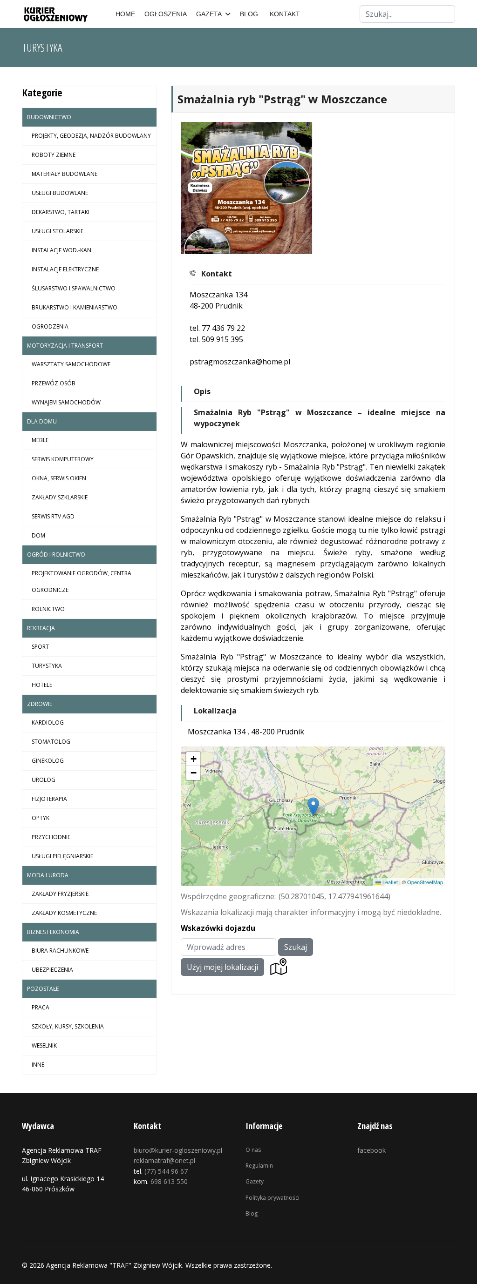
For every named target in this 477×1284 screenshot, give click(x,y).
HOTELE (42, 685)
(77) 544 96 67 (166, 1171)
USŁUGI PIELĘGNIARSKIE (62, 856)
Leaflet (389, 882)
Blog (251, 1213)
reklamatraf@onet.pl (164, 1160)
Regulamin (259, 1166)
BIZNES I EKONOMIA (53, 932)
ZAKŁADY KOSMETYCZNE (64, 913)
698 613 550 (169, 1181)
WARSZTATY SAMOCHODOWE (71, 364)
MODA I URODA (47, 875)
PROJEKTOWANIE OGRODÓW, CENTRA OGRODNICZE (81, 581)
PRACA (40, 1007)
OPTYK (40, 818)
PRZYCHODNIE (51, 837)
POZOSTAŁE (43, 989)
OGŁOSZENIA (165, 14)
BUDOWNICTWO (49, 117)
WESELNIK (44, 1045)
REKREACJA (41, 628)
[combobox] (407, 14)
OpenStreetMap (425, 882)
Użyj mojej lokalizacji (222, 967)
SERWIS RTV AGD (53, 516)
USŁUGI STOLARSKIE (57, 231)
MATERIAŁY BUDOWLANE (64, 174)
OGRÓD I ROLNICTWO (56, 554)
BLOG (249, 14)
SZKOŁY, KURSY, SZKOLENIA (68, 1026)
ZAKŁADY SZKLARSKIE (60, 497)
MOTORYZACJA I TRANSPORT (65, 346)
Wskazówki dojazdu (218, 928)
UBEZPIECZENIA (52, 970)
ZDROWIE (39, 704)
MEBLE (40, 440)
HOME (125, 14)
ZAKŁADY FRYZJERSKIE (60, 894)
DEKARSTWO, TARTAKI (60, 212)
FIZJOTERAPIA (49, 799)
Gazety (254, 1181)
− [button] (194, 773)
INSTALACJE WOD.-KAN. (62, 250)
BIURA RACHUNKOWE (60, 951)
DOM (38, 535)
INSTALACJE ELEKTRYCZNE (65, 269)
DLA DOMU (42, 421)
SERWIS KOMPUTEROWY (63, 459)
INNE (38, 1065)
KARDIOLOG (48, 722)
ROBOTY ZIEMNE (53, 155)
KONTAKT (285, 14)
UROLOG (43, 780)
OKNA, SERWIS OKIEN (59, 478)
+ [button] (194, 759)
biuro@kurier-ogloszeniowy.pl (178, 1150)
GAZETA (209, 14)
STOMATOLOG (51, 742)
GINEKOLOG (48, 761)
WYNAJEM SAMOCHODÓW (66, 402)
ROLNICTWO (48, 609)
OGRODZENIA (50, 326)
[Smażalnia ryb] (247, 188)
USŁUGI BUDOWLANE (60, 193)
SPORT (40, 647)
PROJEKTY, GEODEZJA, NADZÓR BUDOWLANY (91, 136)
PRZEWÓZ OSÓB (53, 383)
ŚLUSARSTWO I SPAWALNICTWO (74, 288)
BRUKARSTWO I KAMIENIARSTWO (74, 307)
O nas (253, 1150)
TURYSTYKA (47, 666)
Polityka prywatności (272, 1198)
